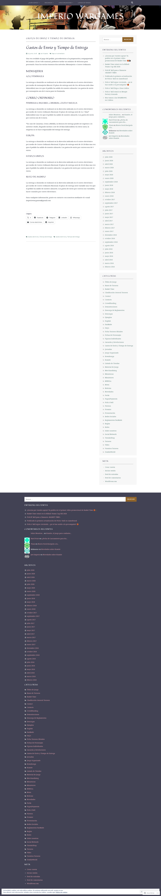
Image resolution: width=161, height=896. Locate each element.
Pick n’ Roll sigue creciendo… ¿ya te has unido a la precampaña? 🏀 (53, 524)
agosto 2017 (109, 207)
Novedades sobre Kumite (119, 137)
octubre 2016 (110, 238)
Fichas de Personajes (113, 335)
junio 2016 (109, 253)
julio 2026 (108, 157)
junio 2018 (109, 185)
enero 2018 (109, 196)
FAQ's (107, 328)
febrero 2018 (110, 192)
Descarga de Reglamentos (114, 310)
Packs (107, 395)
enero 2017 (109, 231)
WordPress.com (111, 481)
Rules (107, 427)
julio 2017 (108, 210)
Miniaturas (109, 374)
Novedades (109, 392)
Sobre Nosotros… (115, 115)
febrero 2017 (110, 228)
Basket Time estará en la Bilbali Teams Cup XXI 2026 (47, 514)
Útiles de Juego (111, 282)
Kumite (108, 360)
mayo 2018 (109, 189)
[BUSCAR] (132, 2)
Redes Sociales (110, 416)
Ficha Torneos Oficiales (114, 332)
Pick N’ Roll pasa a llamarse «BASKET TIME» (43, 517)
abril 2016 (109, 260)
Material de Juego (112, 367)
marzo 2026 (109, 168)
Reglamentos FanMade (113, 420)
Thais (111, 125)
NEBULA (108, 381)
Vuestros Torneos (111, 448)
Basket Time (109, 289)
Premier (108, 409)
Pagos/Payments (111, 399)
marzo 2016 (109, 263)
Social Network (110, 434)
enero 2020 (109, 178)
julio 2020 (108, 171)
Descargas (48, 2)
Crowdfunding (110, 303)
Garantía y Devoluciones (114, 342)
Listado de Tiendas (84, 2)
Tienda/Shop (110, 438)
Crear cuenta (110, 467)
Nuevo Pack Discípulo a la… (48, 544)
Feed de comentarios (113, 478)
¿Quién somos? (33, 2)
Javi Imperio (44, 53)
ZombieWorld (110, 452)
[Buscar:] (113, 39)
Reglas (107, 424)
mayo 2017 (109, 217)
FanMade (108, 324)
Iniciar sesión (110, 471)
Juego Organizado (65, 2)
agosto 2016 (109, 245)
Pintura (108, 406)
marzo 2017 (109, 224)
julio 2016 (108, 249)
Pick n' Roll (109, 402)
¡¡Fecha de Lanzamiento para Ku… (118, 121)
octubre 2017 (110, 199)
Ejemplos (108, 317)
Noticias (108, 388)
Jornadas (108, 349)
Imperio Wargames (80, 16)
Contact (108, 296)
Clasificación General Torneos (116, 292)
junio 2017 (109, 214)
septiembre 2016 (111, 242)
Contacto (108, 300)
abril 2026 (109, 164)
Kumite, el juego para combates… (120, 116)
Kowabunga (109, 356)
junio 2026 (109, 161)
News (107, 385)
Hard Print (113, 120)
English (108, 321)
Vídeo (107, 445)
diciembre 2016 (111, 235)
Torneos (108, 441)
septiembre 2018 (111, 182)
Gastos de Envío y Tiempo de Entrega (57, 47)
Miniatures (109, 378)
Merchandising (111, 370)
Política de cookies (61, 892)
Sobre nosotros (110, 431)
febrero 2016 (110, 267)
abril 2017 (109, 221)
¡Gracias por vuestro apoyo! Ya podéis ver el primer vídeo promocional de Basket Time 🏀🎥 (118, 58)
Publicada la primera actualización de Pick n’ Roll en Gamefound (52, 521)
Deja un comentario (58, 53)
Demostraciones (111, 307)
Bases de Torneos (111, 285)
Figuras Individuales (113, 339)
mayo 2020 (109, 175)
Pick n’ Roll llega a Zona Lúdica (117, 88)
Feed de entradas (111, 474)
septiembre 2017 (111, 203)
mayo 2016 (109, 256)
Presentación (110, 413)
